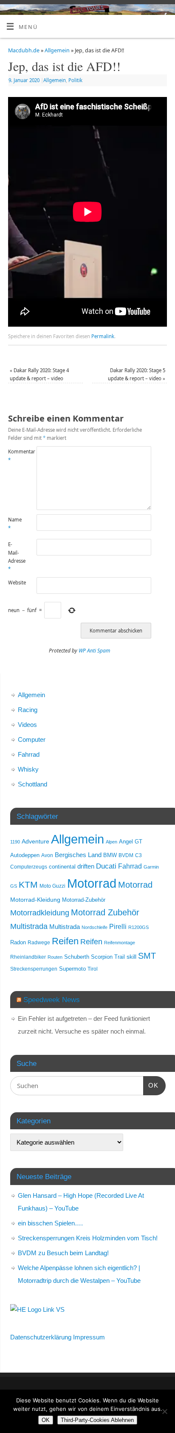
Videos (27, 724)
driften (85, 866)
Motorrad (91, 883)
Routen (55, 957)
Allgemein (57, 50)
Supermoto (72, 969)
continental (62, 867)
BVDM (126, 855)
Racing (27, 709)
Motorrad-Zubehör (83, 900)
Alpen (111, 841)
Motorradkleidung (39, 912)
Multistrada (29, 926)
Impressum (89, 1337)
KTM (28, 884)
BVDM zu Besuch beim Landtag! (63, 1252)
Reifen (65, 941)
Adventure (35, 841)
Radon (18, 943)
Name (15, 523)
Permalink (102, 336)
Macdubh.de (24, 50)
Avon (47, 855)
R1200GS (138, 927)
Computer (31, 739)
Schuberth (76, 957)
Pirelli (118, 926)
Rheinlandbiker (28, 957)
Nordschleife (94, 927)
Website (15, 582)
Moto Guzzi (52, 886)
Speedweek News (51, 999)
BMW (110, 855)
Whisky (28, 769)
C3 (138, 855)
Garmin (151, 866)
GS (13, 886)
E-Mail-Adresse (15, 556)
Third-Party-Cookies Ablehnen (97, 1420)
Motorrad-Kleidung (35, 899)
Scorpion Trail (108, 957)
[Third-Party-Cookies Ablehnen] (164, 1411)
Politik (75, 80)
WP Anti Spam (94, 650)
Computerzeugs (28, 866)
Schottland (32, 784)
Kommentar (15, 455)
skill (131, 956)
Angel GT (130, 842)
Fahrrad (29, 754)
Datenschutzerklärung (40, 1337)
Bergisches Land (78, 854)
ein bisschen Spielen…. (50, 1223)
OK (150, 1085)
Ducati (106, 866)
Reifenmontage (119, 942)
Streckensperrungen (33, 968)
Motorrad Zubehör (105, 912)
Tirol (93, 968)
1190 (15, 841)
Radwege (39, 942)
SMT (147, 955)
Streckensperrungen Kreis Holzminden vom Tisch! (88, 1238)
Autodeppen (25, 855)
